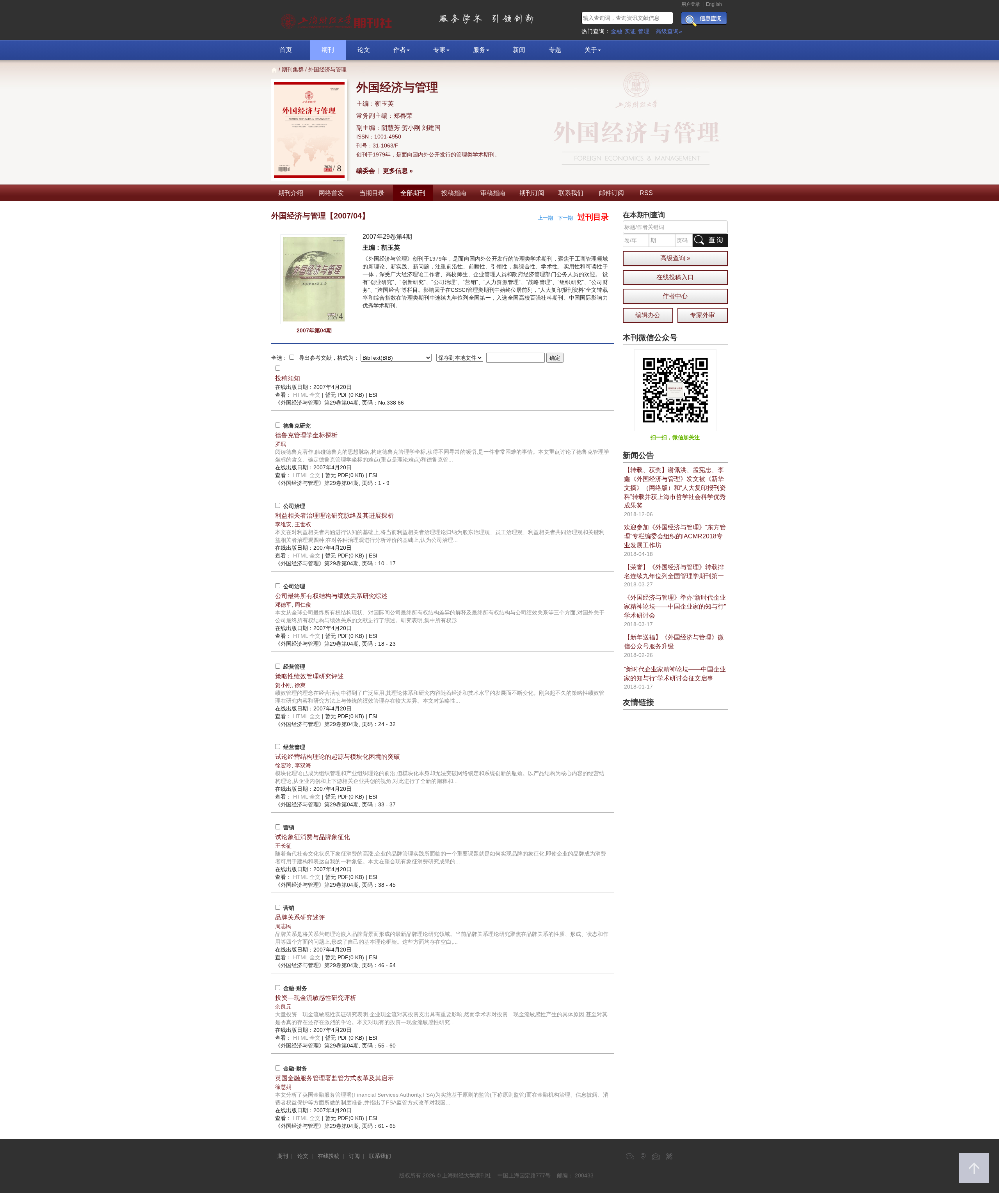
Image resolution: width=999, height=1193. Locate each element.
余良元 (283, 1006)
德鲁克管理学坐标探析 (306, 435)
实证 (630, 31)
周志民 (283, 926)
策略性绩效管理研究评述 (309, 676)
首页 (285, 49)
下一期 (565, 218)
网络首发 (331, 193)
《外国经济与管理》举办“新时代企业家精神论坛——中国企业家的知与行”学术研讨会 (675, 606)
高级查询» (669, 31)
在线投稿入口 (675, 277)
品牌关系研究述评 (300, 917)
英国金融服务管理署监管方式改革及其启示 (334, 1078)
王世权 (303, 524)
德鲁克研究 (297, 426)
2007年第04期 (314, 330)
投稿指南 (453, 193)
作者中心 (675, 296)
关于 (591, 49)
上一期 (545, 218)
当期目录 (371, 193)
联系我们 (570, 193)
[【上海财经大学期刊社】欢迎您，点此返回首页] (337, 19)
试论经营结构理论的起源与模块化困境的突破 (337, 756)
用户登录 (690, 4)
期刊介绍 (290, 193)
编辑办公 (647, 315)
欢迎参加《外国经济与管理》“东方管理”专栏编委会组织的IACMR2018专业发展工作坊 (675, 536)
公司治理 (294, 506)
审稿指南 (492, 193)
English (714, 4)
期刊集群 (293, 69)
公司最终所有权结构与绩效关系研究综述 (331, 596)
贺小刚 (283, 685)
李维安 (283, 524)
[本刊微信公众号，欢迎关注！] (675, 390)
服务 (479, 49)
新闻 (519, 49)
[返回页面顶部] (974, 1168)
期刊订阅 (531, 193)
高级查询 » (675, 258)
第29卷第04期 (317, 402)
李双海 (303, 765)
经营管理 (294, 667)
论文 (363, 49)
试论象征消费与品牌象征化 (312, 837)
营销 (288, 827)
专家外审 (702, 315)
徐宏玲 (283, 765)
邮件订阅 (611, 193)
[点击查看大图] (314, 279)
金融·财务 (295, 988)
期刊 (328, 49)
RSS (646, 193)
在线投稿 (329, 1156)
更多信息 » (398, 170)
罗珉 (280, 444)
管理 (644, 31)
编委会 (365, 170)
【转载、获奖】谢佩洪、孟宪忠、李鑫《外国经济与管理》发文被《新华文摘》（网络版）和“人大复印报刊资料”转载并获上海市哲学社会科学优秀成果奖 (675, 488)
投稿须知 (287, 378)
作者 (399, 49)
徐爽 (300, 685)
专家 (439, 49)
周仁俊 (303, 605)
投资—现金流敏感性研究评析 (315, 997)
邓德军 (283, 605)
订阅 (354, 1156)
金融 (616, 31)
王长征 (283, 846)
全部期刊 (412, 193)
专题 (555, 49)
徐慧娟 (283, 1087)
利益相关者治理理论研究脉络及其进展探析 (334, 515)
